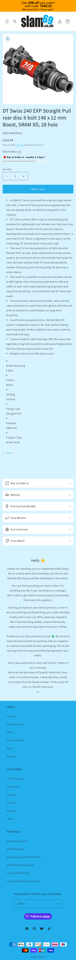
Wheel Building (15, 849)
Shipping (20, 145)
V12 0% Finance (15, 778)
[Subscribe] (58, 904)
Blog (9, 748)
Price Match (13, 786)
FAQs (10, 732)
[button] (7, 21)
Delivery (11, 794)
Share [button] (9, 452)
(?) (19, 151)
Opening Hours (15, 724)
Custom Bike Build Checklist (23, 881)
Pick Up (11, 802)
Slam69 (41, 957)
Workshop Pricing (17, 841)
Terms (10, 818)
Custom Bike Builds (18, 873)
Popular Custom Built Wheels (24, 857)
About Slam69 (15, 740)
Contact (11, 716)
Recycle (11, 756)
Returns (11, 810)
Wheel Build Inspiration (20, 865)
